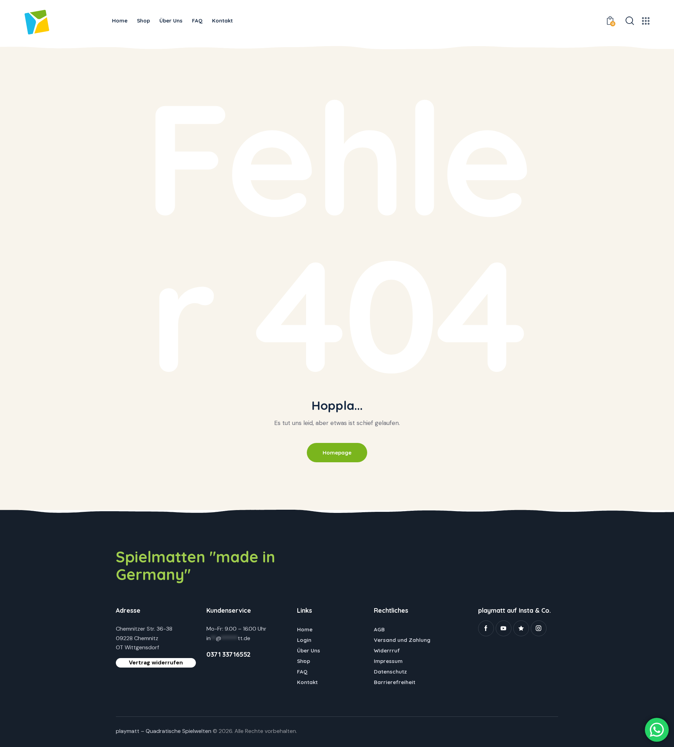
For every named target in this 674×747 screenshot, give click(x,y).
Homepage (337, 452)
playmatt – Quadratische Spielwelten (163, 731)
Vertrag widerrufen (156, 662)
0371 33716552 (228, 654)
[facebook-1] (486, 628)
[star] (521, 628)
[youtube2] (503, 628)
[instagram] (539, 628)
